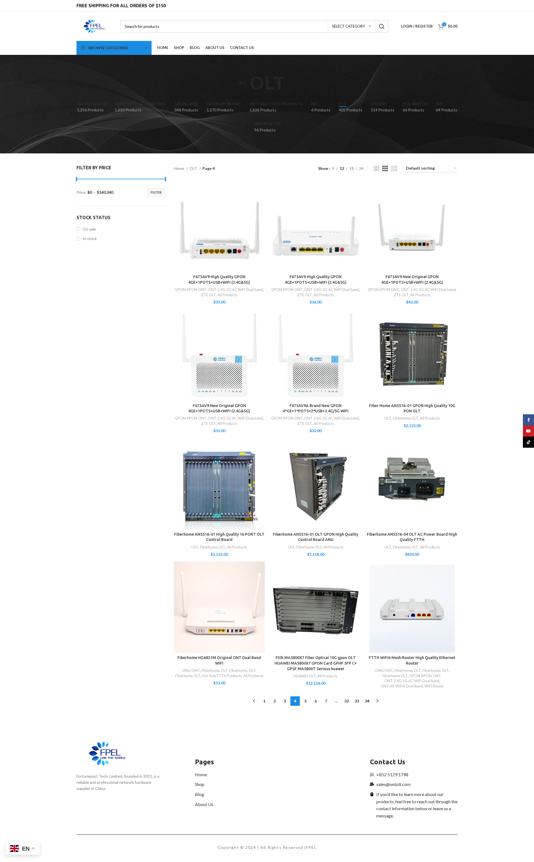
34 (367, 701)
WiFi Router (434, 686)
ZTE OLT (208, 295)
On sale (89, 229)
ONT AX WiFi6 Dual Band (401, 686)
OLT (193, 168)
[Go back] (242, 83)
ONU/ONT (191, 670)
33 (357, 701)
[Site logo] (94, 25)
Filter (156, 192)
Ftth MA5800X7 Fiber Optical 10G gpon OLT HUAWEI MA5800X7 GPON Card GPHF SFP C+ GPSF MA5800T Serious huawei (316, 663)
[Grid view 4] (394, 168)
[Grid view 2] (376, 168)
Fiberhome (210, 670)
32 (346, 701)
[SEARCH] (381, 26)
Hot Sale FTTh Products (222, 676)
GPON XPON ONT (190, 289)
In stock (90, 238)
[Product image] (219, 226)
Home (179, 168)
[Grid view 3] (385, 168)
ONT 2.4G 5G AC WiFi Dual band (235, 289)
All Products (227, 295)
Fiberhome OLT (405, 418)
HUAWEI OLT (305, 676)
